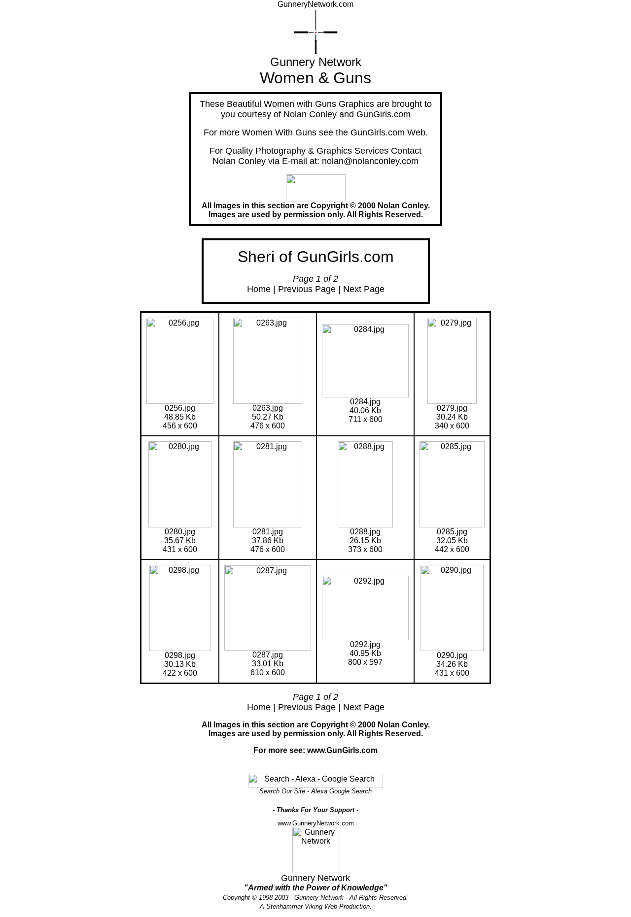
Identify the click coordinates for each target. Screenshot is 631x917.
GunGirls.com (383, 114)
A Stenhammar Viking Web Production (315, 906)
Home (259, 289)
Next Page (364, 289)
